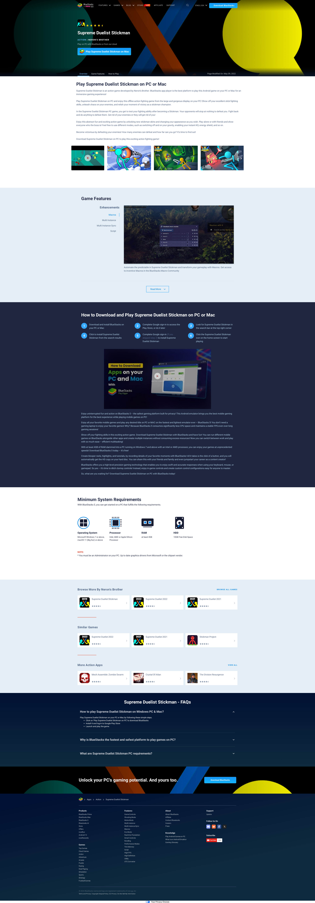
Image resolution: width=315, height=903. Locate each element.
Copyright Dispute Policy (100, 894)
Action (82, 40)
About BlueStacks (172, 814)
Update (209, 814)
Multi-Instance (129, 823)
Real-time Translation (132, 835)
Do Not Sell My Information (126, 894)
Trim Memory (129, 847)
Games (117, 5)
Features (103, 5)
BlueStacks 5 (83, 820)
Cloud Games (84, 851)
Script (126, 850)
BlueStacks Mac (85, 817)
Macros (127, 829)
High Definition (129, 856)
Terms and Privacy (85, 894)
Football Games (84, 881)
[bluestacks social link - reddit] (214, 827)
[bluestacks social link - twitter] (225, 827)
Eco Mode (128, 832)
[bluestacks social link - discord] (208, 827)
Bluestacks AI (84, 823)
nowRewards (84, 838)
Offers (81, 829)
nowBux (82, 832)
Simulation (83, 872)
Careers (168, 823)
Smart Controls (130, 838)
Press (167, 826)
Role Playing (83, 869)
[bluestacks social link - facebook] (219, 827)
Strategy (82, 878)
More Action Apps (90, 665)
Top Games (83, 848)
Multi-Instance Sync (131, 826)
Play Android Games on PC (175, 836)
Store (143, 5)
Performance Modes (132, 844)
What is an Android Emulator (176, 839)
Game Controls (129, 814)
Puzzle (81, 863)
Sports (81, 875)
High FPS (127, 853)
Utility (126, 859)
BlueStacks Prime (85, 814)
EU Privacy (113, 894)
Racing (81, 866)
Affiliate (158, 5)
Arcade (81, 860)
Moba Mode (128, 820)
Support (170, 5)
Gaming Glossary (171, 842)
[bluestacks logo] (85, 5)
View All (232, 665)
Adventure (82, 857)
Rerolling (127, 841)
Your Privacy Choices (160, 902)
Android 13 (83, 835)
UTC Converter (129, 862)
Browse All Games (227, 589)
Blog (128, 5)
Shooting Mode (130, 817)
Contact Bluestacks (172, 820)
